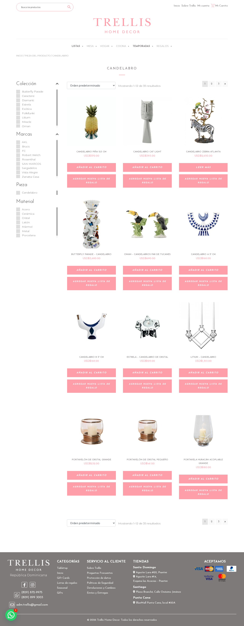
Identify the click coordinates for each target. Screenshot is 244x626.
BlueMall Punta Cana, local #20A (155, 602)
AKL (24, 142)
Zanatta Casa (30, 176)
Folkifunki (28, 113)
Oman (26, 126)
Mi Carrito (221, 5)
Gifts (60, 592)
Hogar (104, 46)
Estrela (26, 104)
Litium (26, 117)
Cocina (121, 46)
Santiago (139, 587)
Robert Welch (31, 155)
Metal (25, 231)
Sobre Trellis (188, 5)
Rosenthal (28, 159)
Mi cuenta (203, 5)
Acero (26, 209)
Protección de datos (99, 578)
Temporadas (141, 46)
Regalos (163, 46)
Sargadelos (29, 168)
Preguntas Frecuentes (100, 573)
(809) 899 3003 (32, 597)
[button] (11, 615)
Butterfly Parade (32, 91)
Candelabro (29, 192)
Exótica (27, 109)
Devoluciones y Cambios (101, 588)
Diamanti (28, 100)
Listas (76, 46)
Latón (26, 222)
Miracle (26, 122)
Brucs (26, 146)
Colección (26, 83)
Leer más (203, 167)
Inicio (177, 5)
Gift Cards (63, 578)
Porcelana (28, 235)
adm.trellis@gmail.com (32, 604)
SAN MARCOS (31, 164)
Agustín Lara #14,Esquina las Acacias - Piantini (150, 579)
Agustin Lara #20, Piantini (151, 572)
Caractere (28, 96)
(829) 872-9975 (31, 592)
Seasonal (62, 588)
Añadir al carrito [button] (91, 167)
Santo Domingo (144, 567)
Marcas (24, 134)
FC (24, 151)
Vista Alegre (30, 172)
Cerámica (28, 213)
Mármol (27, 226)
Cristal (26, 218)
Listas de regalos (67, 583)
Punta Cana (141, 597)
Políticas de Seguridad (100, 583)
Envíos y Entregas (97, 592)
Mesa (90, 46)
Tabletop (62, 568)
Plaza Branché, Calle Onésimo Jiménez (158, 592)
